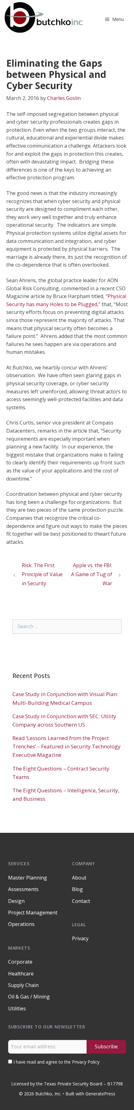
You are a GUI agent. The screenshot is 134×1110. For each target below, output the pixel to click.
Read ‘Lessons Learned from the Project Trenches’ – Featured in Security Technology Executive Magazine (66, 746)
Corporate (20, 961)
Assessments (23, 889)
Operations (21, 924)
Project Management (32, 912)
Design (16, 901)
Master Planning (27, 877)
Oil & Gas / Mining (29, 996)
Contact (81, 901)
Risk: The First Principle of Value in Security (42, 574)
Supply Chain (23, 985)
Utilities (17, 1008)
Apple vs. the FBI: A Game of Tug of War (91, 574)
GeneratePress (100, 1094)
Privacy (80, 938)
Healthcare (21, 973)
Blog (77, 889)
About (79, 877)
